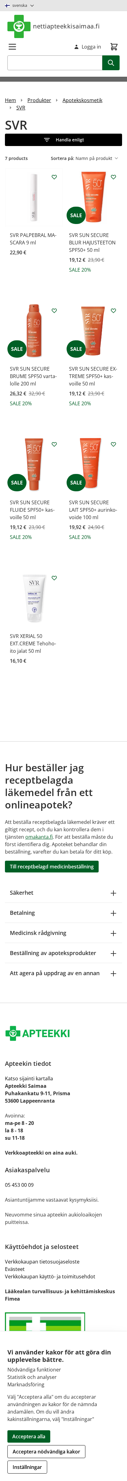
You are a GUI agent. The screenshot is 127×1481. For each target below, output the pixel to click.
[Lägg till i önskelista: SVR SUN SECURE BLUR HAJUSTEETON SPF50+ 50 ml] (113, 177)
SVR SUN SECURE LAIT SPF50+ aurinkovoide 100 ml (93, 510)
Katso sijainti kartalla (29, 1078)
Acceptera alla (28, 1436)
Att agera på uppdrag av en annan (55, 973)
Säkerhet (21, 892)
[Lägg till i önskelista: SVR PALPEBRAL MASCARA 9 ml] (54, 177)
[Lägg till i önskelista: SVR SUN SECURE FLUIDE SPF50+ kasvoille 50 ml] (54, 444)
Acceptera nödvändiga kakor (46, 1451)
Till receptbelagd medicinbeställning (52, 866)
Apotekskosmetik (82, 100)
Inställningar (27, 1467)
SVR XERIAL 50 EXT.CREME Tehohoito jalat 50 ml (33, 643)
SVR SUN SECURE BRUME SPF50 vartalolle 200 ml (33, 376)
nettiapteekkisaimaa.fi (66, 26)
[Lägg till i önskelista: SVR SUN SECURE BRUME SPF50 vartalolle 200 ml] (54, 310)
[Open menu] (12, 47)
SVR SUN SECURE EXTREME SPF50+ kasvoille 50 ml (93, 376)
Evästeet (15, 1269)
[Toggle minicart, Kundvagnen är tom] (114, 46)
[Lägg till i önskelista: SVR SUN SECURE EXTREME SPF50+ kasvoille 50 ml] (113, 310)
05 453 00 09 (19, 1185)
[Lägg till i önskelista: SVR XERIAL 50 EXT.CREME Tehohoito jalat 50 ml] (54, 578)
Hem (10, 100)
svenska (19, 5)
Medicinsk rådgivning (38, 932)
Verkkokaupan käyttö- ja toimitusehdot (50, 1276)
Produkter (39, 100)
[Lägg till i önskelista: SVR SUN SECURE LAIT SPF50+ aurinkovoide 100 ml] (113, 444)
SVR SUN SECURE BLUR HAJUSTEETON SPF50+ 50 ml (92, 242)
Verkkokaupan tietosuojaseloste (42, 1261)
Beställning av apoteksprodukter (53, 953)
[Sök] (111, 62)
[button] (63, 140)
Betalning (22, 912)
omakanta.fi (39, 836)
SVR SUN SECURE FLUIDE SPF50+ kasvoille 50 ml (32, 510)
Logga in (91, 46)
